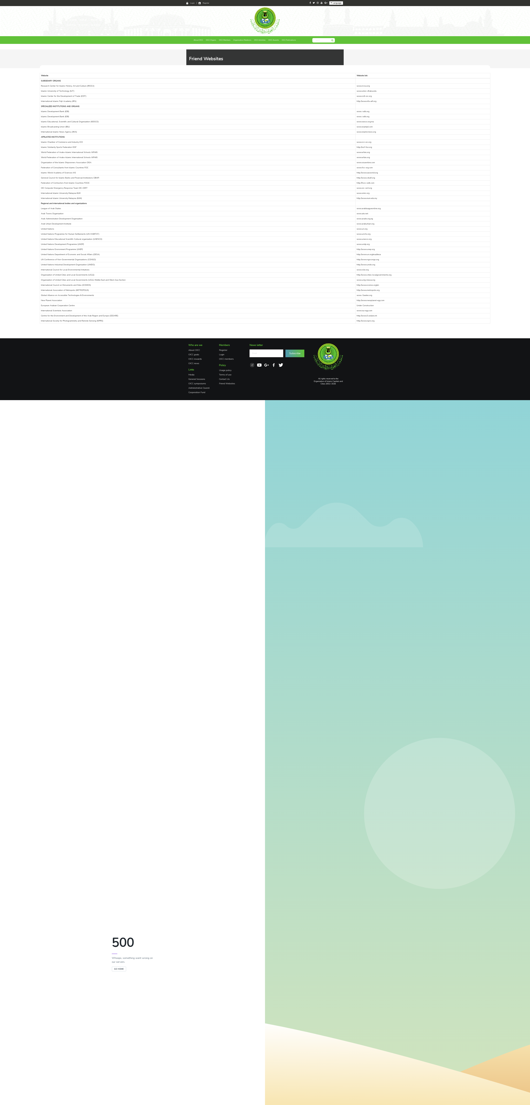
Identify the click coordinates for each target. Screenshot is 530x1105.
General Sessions (196, 379)
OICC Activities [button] (260, 40)
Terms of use (225, 374)
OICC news (193, 363)
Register (206, 3)
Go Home (119, 969)
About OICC (194, 350)
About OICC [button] (198, 40)
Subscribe (294, 353)
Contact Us (224, 379)
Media (191, 374)
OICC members (226, 359)
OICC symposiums (197, 383)
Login (192, 3)
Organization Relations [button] (242, 40)
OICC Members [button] (224, 40)
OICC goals (193, 354)
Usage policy (225, 370)
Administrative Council (199, 387)
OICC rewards (195, 359)
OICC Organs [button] (211, 40)
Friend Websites (227, 383)
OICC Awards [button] (273, 40)
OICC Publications (289, 40)
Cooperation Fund (196, 392)
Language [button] (336, 3)
